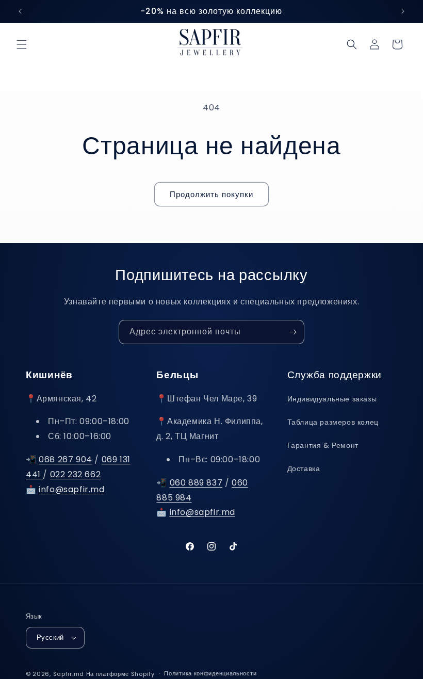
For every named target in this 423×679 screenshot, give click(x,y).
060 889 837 (196, 483)
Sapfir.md (68, 674)
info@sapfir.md (71, 489)
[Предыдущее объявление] (20, 11)
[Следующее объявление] (403, 11)
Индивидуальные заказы (332, 399)
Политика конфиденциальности (210, 673)
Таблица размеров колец (333, 422)
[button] (21, 44)
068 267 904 (65, 459)
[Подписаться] (292, 332)
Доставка (303, 468)
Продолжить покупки (211, 194)
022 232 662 (75, 474)
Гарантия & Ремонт (323, 445)
